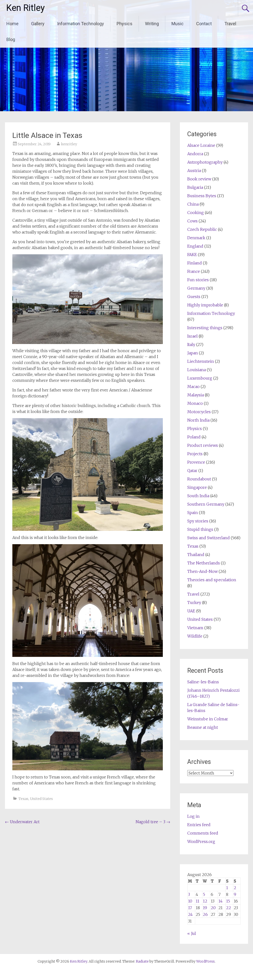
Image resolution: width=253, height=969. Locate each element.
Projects (195, 453)
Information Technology (80, 23)
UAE (191, 610)
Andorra (195, 153)
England (195, 246)
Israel (192, 336)
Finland (194, 262)
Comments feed (202, 833)
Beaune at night (202, 727)
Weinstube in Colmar (207, 718)
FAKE (192, 254)
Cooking (195, 212)
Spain (192, 512)
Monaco (195, 403)
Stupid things (200, 529)
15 (228, 901)
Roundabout (199, 478)
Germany (196, 288)
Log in (193, 816)
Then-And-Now (202, 571)
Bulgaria (195, 187)
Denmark (196, 237)
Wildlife (194, 636)
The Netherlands (203, 562)
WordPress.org (201, 841)
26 (205, 914)
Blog (10, 39)
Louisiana (196, 369)
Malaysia (195, 394)
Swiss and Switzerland (208, 537)
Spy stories (197, 520)
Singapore (197, 487)
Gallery (37, 23)
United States (41, 799)
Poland (194, 436)
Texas (23, 799)
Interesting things (204, 327)
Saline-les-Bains (203, 681)
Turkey (194, 602)
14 (220, 901)
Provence (196, 462)
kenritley (69, 144)
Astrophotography (205, 162)
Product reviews (202, 445)
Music (177, 23)
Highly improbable (205, 304)
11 (197, 901)
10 (190, 901)
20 (213, 907)
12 (205, 901)
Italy (191, 344)
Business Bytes (201, 195)
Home (12, 23)
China (193, 204)
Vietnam (195, 627)
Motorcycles (199, 411)
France (193, 271)
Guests (193, 296)
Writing (152, 23)
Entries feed (199, 824)
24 (190, 914)
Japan (192, 352)
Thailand (195, 554)
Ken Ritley (25, 8)
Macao (193, 386)
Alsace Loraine (201, 145)
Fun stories (198, 279)
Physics (124, 23)
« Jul (191, 933)
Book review (199, 178)
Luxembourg (199, 378)
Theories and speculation (211, 579)
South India (198, 495)
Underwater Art (22, 821)
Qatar (192, 470)
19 (205, 907)
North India (198, 420)
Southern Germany (205, 504)
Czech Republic (202, 229)
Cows (192, 220)
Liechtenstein (200, 361)
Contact (204, 23)
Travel (230, 23)
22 (228, 907)
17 (190, 907)
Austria (194, 170)
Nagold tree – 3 (153, 821)
